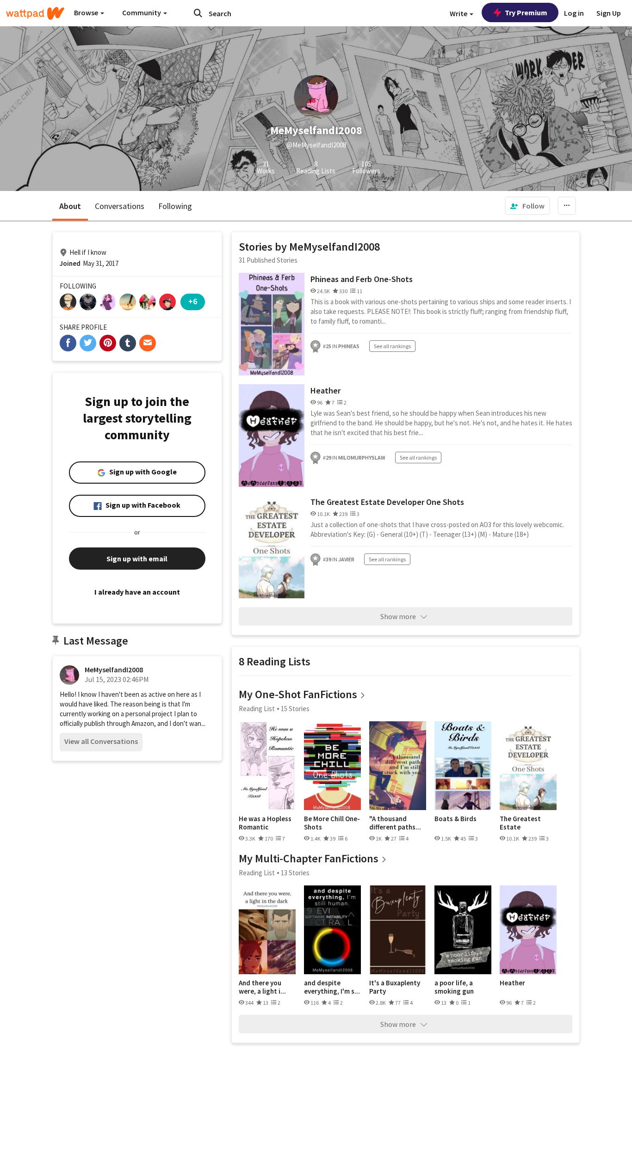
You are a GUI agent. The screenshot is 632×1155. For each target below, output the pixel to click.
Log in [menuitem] (574, 13)
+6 (192, 301)
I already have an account (137, 591)
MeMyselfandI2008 (114, 669)
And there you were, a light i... (262, 987)
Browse (86, 12)
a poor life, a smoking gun (454, 987)
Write (459, 13)
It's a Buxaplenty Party (394, 987)
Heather (325, 390)
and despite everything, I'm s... (332, 987)
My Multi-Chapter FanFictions (308, 858)
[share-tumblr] (127, 343)
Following (175, 206)
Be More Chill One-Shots (332, 823)
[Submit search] (198, 13)
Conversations (119, 206)
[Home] (35, 13)
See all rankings (392, 346)
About (70, 206)
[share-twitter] (88, 343)
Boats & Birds (455, 819)
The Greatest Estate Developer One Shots (387, 502)
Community (142, 12)
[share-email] (147, 343)
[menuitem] (527, 206)
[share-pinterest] (107, 343)
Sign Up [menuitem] (608, 13)
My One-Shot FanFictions (298, 694)
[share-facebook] (68, 343)
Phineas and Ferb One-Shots (361, 279)
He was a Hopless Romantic (265, 823)
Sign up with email (136, 558)
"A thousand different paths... (395, 823)
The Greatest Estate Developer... (520, 823)
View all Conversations (101, 741)
